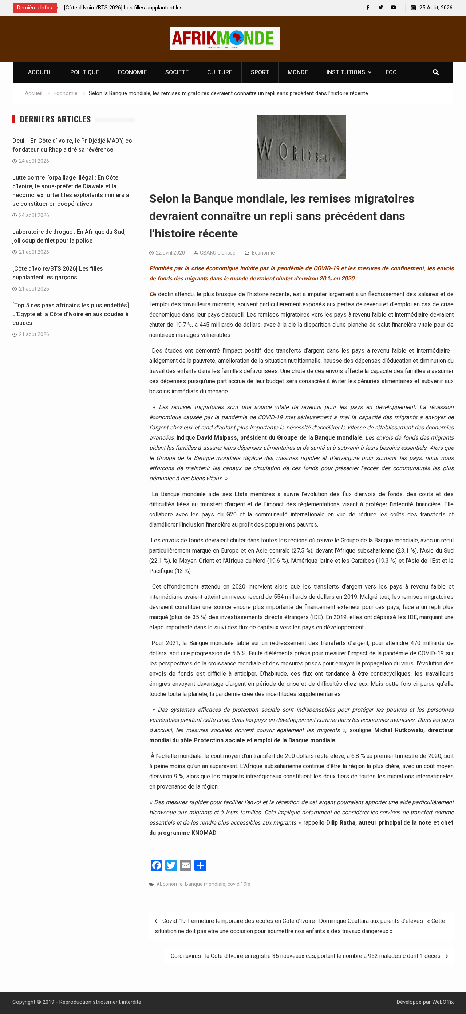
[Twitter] (380, 7)
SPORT (260, 72)
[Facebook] (368, 7)
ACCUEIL (40, 72)
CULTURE (219, 72)
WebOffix (443, 1002)
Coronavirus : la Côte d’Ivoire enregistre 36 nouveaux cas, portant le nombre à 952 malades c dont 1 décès (306, 955)
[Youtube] (393, 7)
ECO (391, 72)
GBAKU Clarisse (218, 253)
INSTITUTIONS (346, 72)
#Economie (169, 884)
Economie (263, 253)
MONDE (298, 72)
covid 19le (239, 884)
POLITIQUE (84, 72)
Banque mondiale (205, 884)
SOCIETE (177, 72)
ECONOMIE (132, 72)
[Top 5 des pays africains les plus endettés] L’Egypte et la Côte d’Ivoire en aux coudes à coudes (70, 314)
